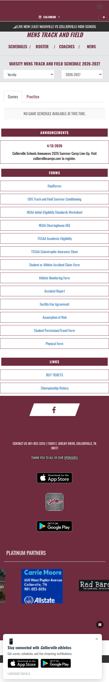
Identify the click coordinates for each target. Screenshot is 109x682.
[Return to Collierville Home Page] (7, 6)
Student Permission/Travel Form (54, 330)
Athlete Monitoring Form (54, 277)
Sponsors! (71, 457)
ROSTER (42, 46)
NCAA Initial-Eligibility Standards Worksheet (54, 212)
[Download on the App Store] (23, 663)
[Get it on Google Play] (56, 663)
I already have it (19, 673)
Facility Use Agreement (54, 304)
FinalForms (54, 185)
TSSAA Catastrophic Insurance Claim (54, 251)
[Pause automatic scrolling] (100, 624)
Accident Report (54, 291)
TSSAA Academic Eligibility (55, 238)
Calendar (49, 17)
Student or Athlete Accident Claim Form (54, 264)
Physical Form (54, 343)
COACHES (67, 46)
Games (13, 96)
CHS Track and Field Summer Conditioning (54, 199)
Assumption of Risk (55, 317)
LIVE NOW (23, 26)
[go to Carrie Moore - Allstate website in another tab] (41, 586)
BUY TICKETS (54, 374)
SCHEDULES (17, 46)
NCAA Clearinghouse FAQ (54, 225)
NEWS (91, 46)
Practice (33, 96)
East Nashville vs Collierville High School (64, 26)
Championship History (54, 388)
